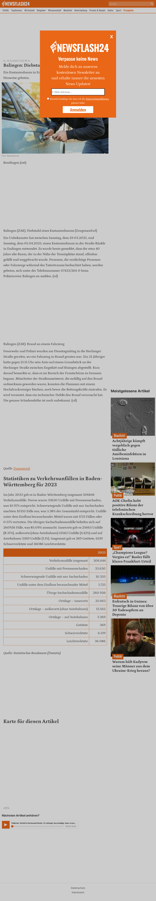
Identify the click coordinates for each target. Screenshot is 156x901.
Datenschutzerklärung (97, 99)
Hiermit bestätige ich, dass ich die (68, 99)
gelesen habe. (78, 102)
